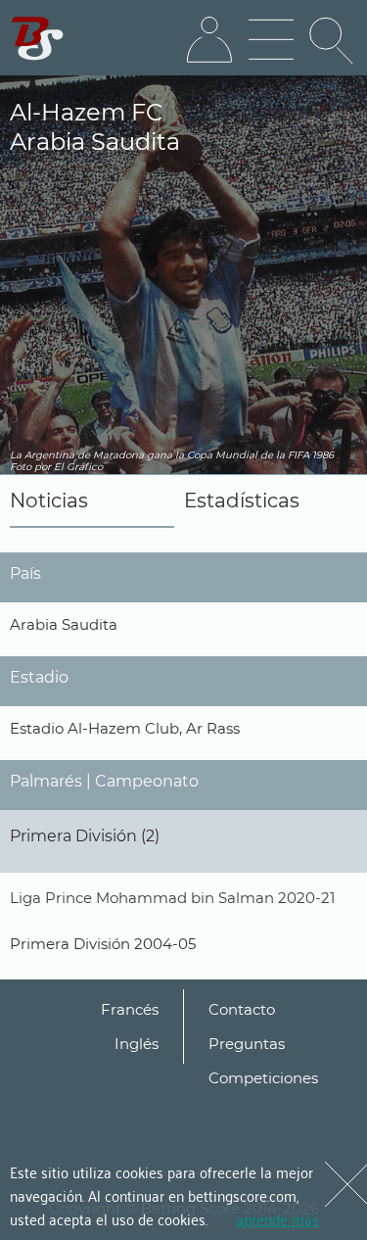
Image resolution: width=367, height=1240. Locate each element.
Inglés (137, 1043)
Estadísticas (241, 500)
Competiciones (263, 1078)
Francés (130, 1009)
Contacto (241, 1009)
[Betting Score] (38, 39)
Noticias (49, 500)
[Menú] (271, 40)
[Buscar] (332, 40)
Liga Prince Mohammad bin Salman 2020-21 (172, 897)
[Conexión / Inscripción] (209, 40)
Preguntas (246, 1043)
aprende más (277, 1218)
